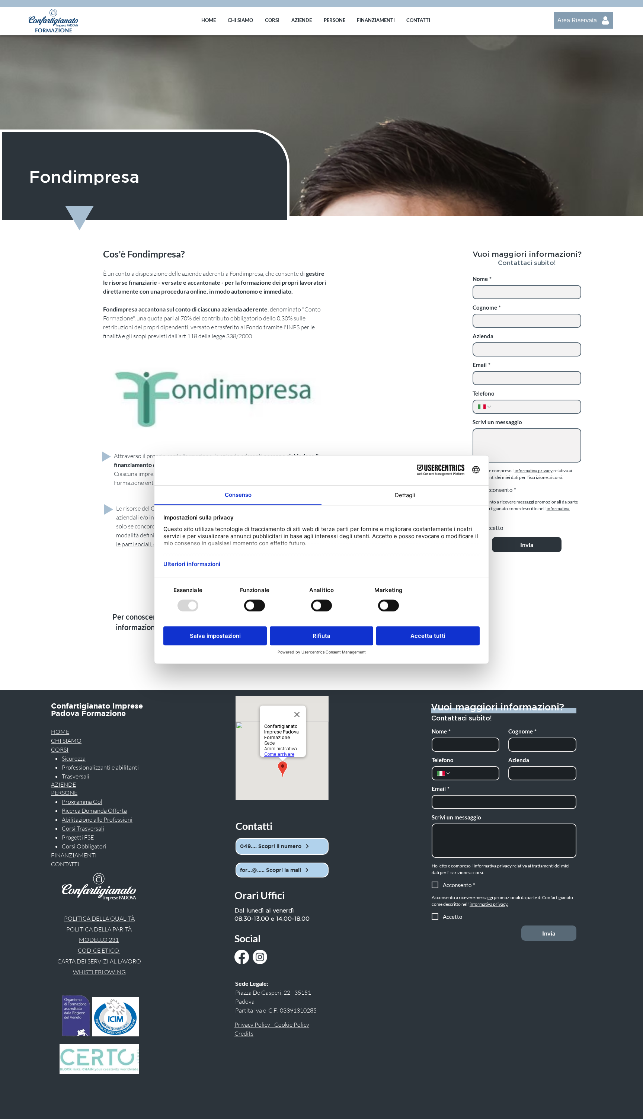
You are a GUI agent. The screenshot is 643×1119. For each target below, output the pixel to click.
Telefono (484, 393)
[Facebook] (241, 957)
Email (481, 364)
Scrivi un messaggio (497, 422)
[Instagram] (260, 957)
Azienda (483, 336)
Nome (482, 278)
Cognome (487, 307)
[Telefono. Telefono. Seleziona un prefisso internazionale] (485, 407)
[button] (272, 20)
